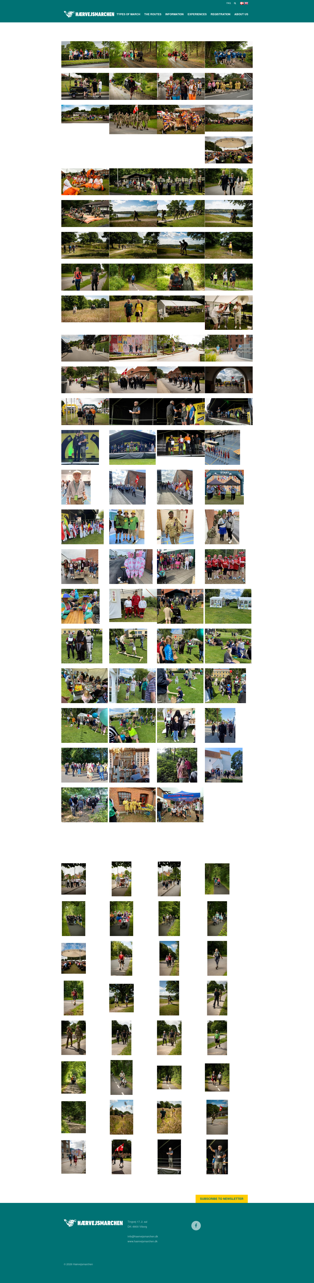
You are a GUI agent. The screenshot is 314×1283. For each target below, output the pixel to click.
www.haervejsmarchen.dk (142, 1241)
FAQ (229, 3)
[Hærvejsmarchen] (89, 14)
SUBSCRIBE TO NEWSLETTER (221, 1199)
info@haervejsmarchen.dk (143, 1236)
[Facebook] (196, 1225)
